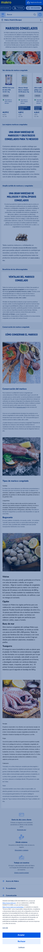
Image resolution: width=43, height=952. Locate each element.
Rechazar (21, 941)
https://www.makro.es (9, 903)
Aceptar (21, 935)
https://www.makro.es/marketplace (13, 907)
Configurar (21, 947)
